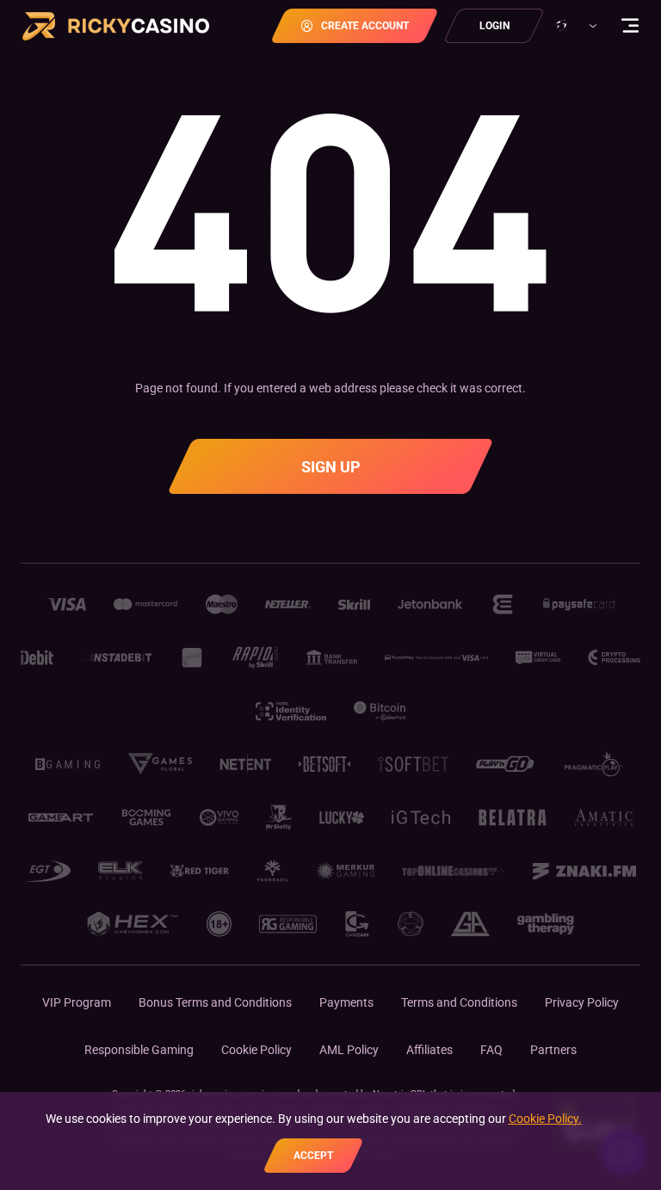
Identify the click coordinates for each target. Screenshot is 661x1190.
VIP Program (76, 1002)
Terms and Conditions (459, 1002)
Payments (346, 1002)
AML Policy (349, 1050)
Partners (553, 1050)
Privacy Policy (582, 1002)
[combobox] (574, 26)
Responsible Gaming (139, 1050)
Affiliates (429, 1050)
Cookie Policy (256, 1050)
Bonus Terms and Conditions (215, 1002)
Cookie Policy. (545, 1118)
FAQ (491, 1050)
